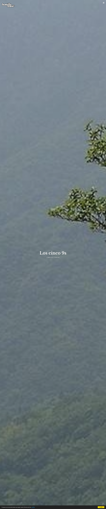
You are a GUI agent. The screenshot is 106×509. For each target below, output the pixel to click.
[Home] (8, 5)
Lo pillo (101, 507)
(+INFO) (33, 507)
